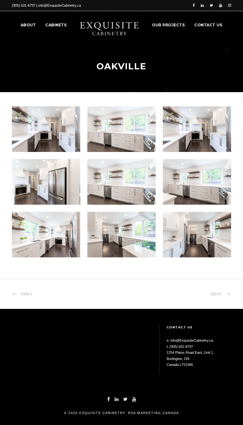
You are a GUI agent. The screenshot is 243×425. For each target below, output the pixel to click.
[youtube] (220, 5)
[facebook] (194, 5)
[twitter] (211, 5)
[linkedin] (202, 5)
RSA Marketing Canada (153, 413)
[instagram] (229, 5)
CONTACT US (208, 25)
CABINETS (56, 25)
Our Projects (168, 25)
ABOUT (28, 25)
